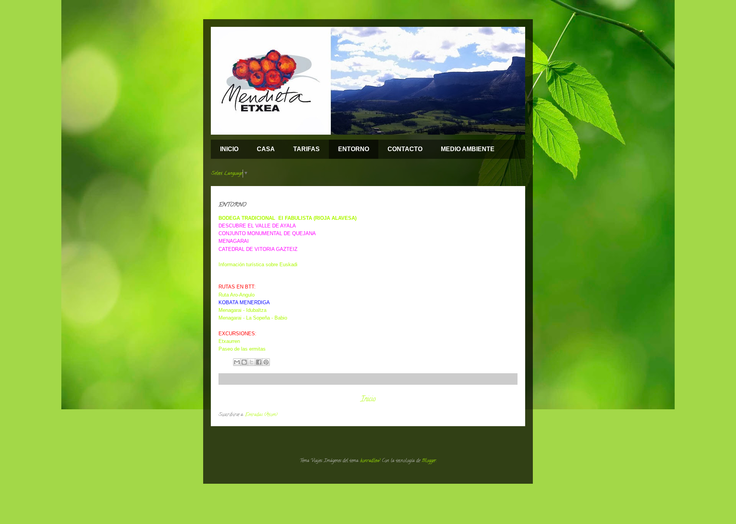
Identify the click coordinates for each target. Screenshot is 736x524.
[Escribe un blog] (244, 362)
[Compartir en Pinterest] (266, 362)
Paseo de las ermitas (242, 349)
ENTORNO (353, 149)
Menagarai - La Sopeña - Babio (253, 318)
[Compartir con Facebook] (259, 362)
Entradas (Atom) (261, 415)
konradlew (370, 461)
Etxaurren (229, 341)
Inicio (368, 399)
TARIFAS (306, 149)
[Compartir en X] (251, 362)
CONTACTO (405, 149)
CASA (266, 149)
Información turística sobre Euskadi (258, 264)
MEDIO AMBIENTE (468, 149)
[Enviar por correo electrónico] (237, 362)
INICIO (229, 149)
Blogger (429, 461)
